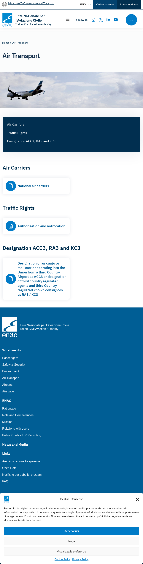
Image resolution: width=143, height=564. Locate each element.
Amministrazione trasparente (21, 461)
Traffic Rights (17, 133)
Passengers (10, 358)
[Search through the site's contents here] (130, 19)
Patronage (9, 408)
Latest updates (129, 4)
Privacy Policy (80, 559)
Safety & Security (13, 364)
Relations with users (15, 428)
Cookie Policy (62, 559)
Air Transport (10, 378)
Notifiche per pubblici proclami (22, 474)
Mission (7, 421)
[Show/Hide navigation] (68, 19)
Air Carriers (16, 124)
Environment (10, 371)
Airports (7, 384)
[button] (137, 499)
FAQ (5, 481)
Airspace (8, 391)
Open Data (9, 468)
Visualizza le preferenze (71, 551)
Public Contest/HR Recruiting (21, 435)
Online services (105, 4)
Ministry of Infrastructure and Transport (31, 3)
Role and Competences (18, 415)
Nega (71, 541)
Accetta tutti (71, 531)
